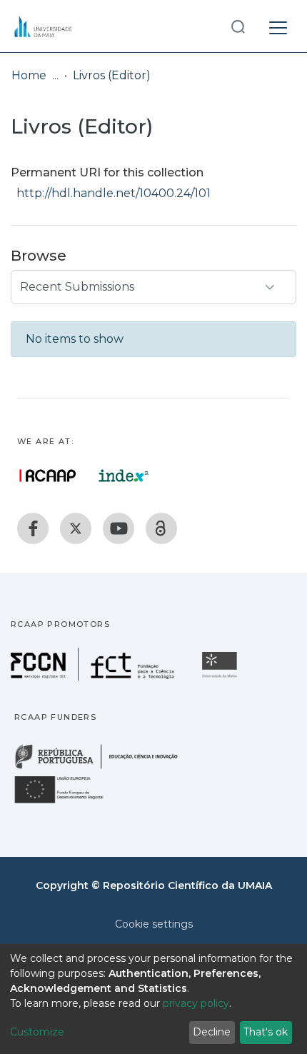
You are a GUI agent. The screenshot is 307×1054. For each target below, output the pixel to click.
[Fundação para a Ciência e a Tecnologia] (94, 676)
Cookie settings (154, 924)
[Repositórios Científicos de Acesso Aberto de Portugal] (48, 475)
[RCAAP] (161, 528)
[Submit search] (237, 26)
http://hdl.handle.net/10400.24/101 (113, 193)
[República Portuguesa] (103, 767)
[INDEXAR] (124, 475)
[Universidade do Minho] (221, 676)
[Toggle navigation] (278, 25)
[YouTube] (118, 528)
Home (28, 75)
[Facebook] (33, 528)
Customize (37, 1031)
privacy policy (196, 1003)
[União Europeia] (67, 802)
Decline (212, 1031)
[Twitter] (75, 528)
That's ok (265, 1031)
